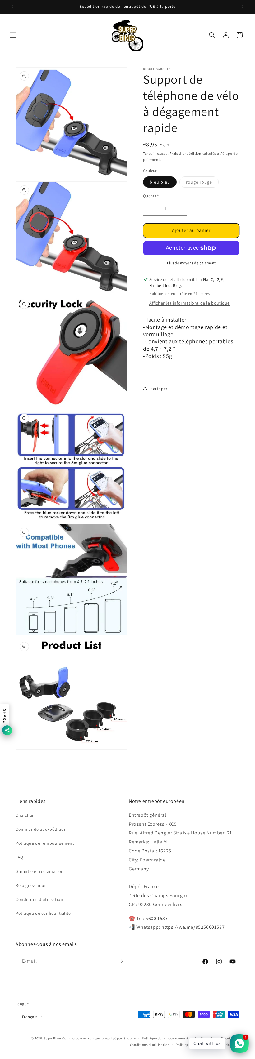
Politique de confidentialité (43, 913)
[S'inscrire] (120, 961)
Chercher (25, 815)
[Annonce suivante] (243, 7)
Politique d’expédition (194, 1045)
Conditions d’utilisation (150, 1045)
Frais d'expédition (185, 153)
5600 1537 (157, 918)
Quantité (151, 195)
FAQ (19, 857)
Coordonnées (228, 1045)
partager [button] (159, 388)
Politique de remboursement (45, 843)
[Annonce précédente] (12, 7)
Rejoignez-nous (31, 885)
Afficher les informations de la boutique (189, 303)
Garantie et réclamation (40, 871)
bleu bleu (160, 182)
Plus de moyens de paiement (191, 262)
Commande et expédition (41, 829)
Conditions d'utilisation (39, 899)
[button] (13, 35)
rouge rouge (202, 183)
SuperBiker (53, 1038)
